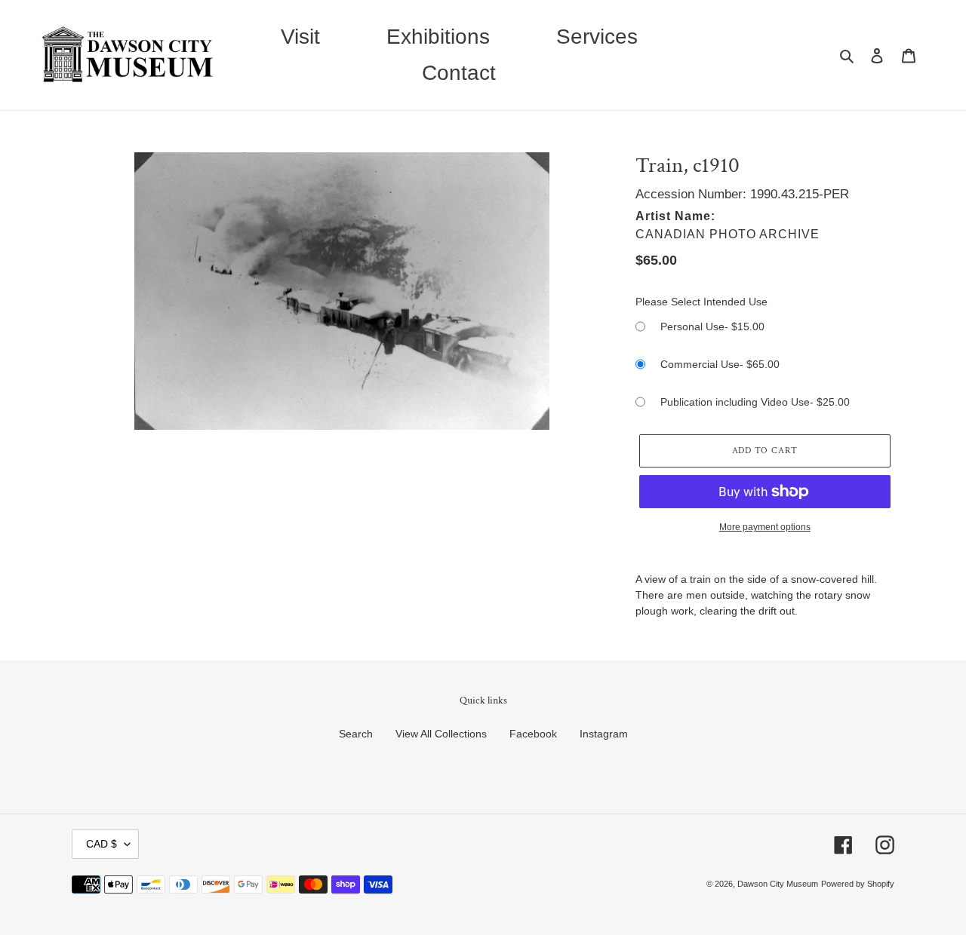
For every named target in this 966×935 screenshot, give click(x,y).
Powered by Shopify (857, 883)
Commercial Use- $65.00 (720, 364)
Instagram (604, 734)
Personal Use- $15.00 (712, 326)
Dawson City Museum (777, 883)
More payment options (765, 527)
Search (356, 734)
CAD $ (101, 844)
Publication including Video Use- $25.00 (755, 402)
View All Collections (441, 734)
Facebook (533, 734)
